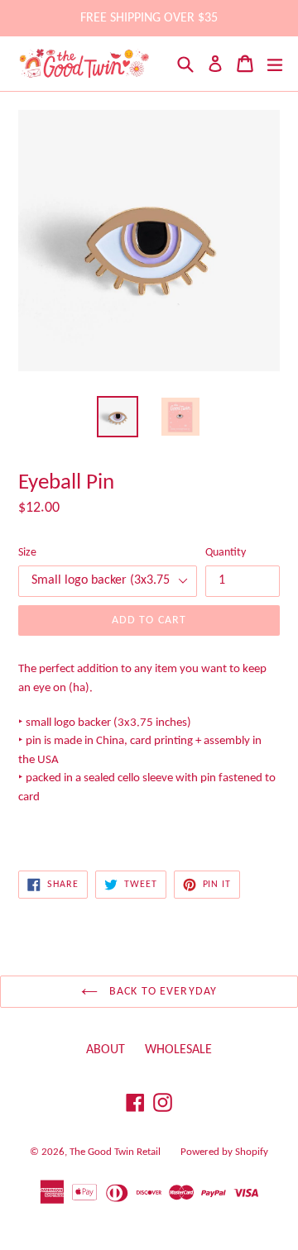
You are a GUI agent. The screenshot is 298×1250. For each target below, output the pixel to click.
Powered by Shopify (224, 1152)
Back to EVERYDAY (161, 991)
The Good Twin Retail (115, 1152)
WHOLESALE (178, 1050)
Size (27, 552)
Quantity (225, 552)
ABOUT (105, 1050)
